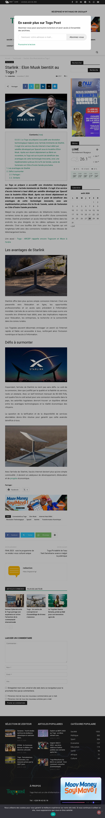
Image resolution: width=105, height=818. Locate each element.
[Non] (102, 811)
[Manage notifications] (99, 812)
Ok (53, 814)
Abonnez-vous (77, 37)
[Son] (93, 780)
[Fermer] (98, 780)
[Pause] (89, 780)
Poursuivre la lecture (26, 44)
